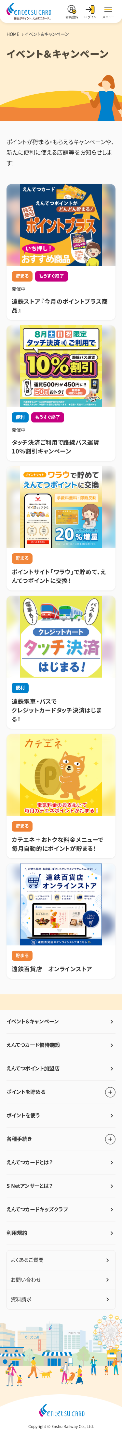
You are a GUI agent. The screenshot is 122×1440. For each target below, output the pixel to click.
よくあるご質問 (27, 1260)
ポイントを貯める (26, 1092)
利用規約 (17, 1232)
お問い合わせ (26, 1279)
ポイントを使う (23, 1115)
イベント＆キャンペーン (33, 1021)
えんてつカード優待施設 (33, 1045)
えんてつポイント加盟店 (33, 1068)
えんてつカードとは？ (30, 1162)
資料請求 (21, 1299)
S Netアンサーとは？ (30, 1185)
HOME (13, 34)
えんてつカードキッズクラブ (37, 1209)
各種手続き (19, 1138)
